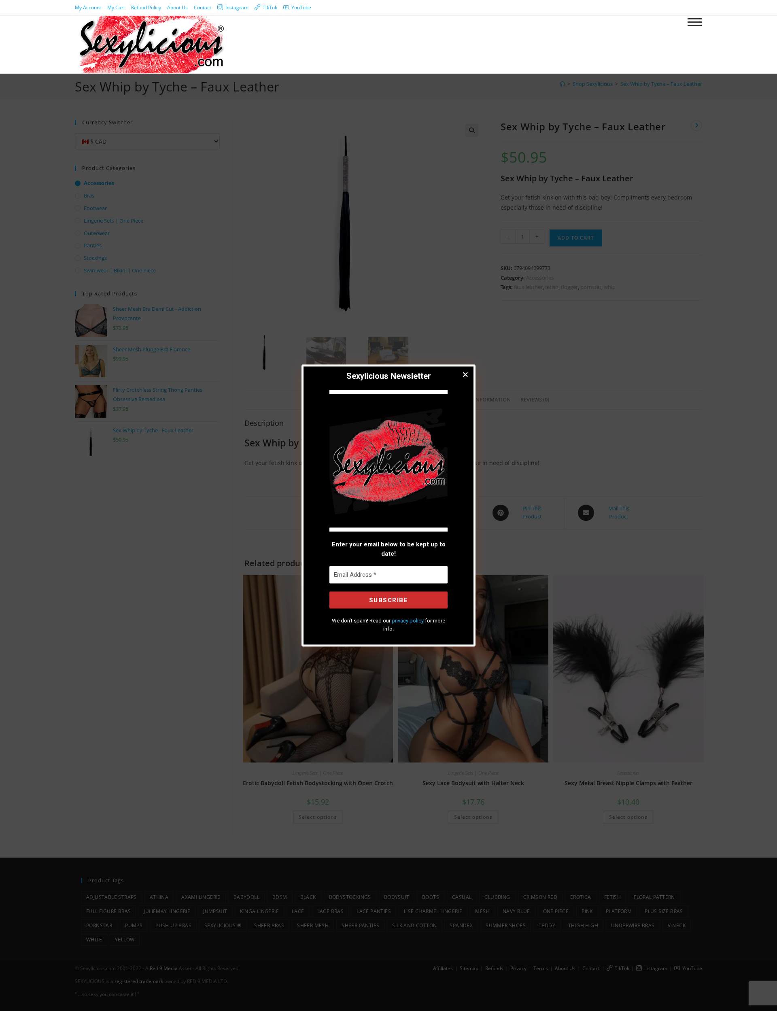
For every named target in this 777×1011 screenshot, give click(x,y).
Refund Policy (146, 7)
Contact (202, 7)
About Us (177, 7)
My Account (88, 7)
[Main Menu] (694, 22)
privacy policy (408, 620)
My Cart (116, 7)
